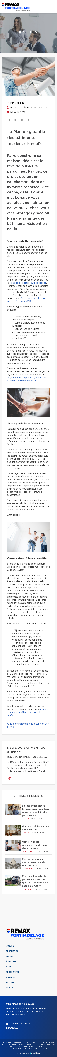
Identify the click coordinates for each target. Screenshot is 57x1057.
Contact (11, 988)
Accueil (10, 946)
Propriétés (12, 951)
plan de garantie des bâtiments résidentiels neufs (27, 712)
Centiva (35, 1053)
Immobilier (17, 103)
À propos (11, 962)
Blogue (10, 982)
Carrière (10, 977)
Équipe (9, 956)
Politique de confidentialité (22, 1046)
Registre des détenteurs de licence (27, 283)
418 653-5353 (18, 1015)
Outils (9, 967)
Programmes (12, 972)
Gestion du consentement (35, 1049)
